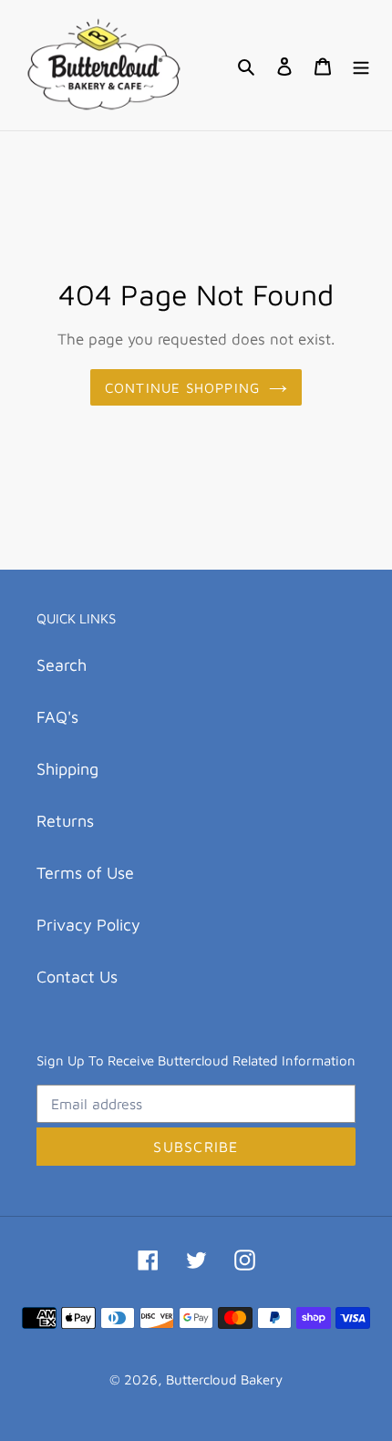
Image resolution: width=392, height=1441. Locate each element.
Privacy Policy (88, 924)
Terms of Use (85, 872)
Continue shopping (183, 387)
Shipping (67, 768)
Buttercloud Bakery (224, 1379)
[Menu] (361, 65)
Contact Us (77, 976)
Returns (65, 820)
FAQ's (57, 716)
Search (61, 664)
